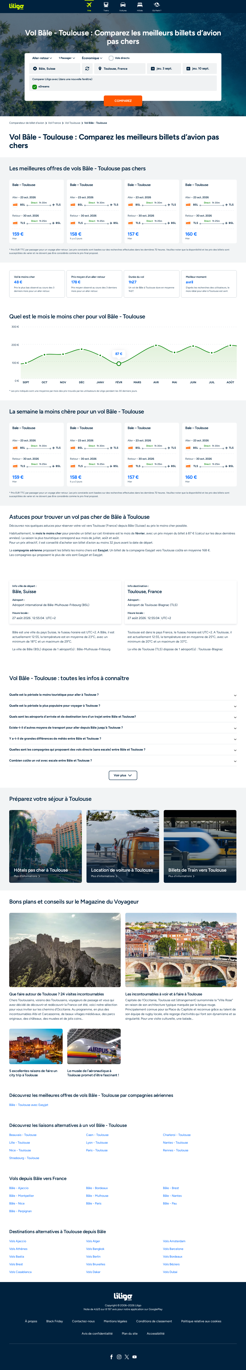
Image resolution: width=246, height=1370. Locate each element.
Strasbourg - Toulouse (24, 1158)
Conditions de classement (154, 1321)
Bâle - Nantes (172, 1196)
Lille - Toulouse (19, 1142)
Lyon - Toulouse (97, 1142)
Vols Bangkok (95, 1249)
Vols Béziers (171, 1264)
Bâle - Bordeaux (97, 1188)
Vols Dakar (93, 1272)
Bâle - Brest (171, 1188)
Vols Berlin (93, 1256)
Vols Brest (16, 1264)
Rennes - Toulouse (175, 1150)
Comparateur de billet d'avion (26, 123)
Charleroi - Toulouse (177, 1135)
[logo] (16, 6)
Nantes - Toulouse (175, 1142)
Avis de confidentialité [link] (97, 1333)
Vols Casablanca (20, 1272)
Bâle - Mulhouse (97, 1196)
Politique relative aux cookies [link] (201, 1321)
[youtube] (134, 1356)
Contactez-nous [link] (83, 1321)
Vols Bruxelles (95, 1264)
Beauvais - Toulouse (23, 1135)
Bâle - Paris (93, 1203)
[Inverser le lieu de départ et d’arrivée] (87, 68)
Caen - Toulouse (97, 1135)
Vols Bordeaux (172, 1256)
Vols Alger (93, 1241)
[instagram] (119, 1356)
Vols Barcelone (173, 1249)
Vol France (54, 123)
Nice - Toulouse (20, 1150)
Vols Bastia (16, 1256)
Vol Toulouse (72, 123)
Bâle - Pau (170, 1203)
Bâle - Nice (17, 1203)
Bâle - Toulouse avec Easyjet (28, 1105)
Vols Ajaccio (17, 1241)
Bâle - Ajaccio (18, 1188)
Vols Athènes (18, 1249)
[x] (127, 1356)
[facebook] (111, 1356)
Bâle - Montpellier (21, 1196)
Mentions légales (115, 1321)
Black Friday (54, 1321)
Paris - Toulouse (97, 1150)
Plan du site (130, 1333)
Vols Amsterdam (174, 1241)
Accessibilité (156, 1333)
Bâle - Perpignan (20, 1211)
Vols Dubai (170, 1272)
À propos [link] (31, 1321)
